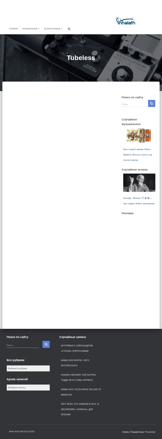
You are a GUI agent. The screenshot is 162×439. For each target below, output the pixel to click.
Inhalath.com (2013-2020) (21, 431)
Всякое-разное (52, 29)
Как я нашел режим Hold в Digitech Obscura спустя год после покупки (137, 154)
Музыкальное (30, 29)
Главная (13, 29)
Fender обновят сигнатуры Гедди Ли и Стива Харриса (78, 377)
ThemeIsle (150, 432)
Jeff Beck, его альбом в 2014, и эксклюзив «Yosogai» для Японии (80, 409)
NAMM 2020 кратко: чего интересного (75, 363)
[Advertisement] (97, 9)
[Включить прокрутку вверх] (156, 433)
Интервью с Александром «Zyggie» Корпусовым (77, 348)
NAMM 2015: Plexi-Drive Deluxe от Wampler (81, 392)
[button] (38, 29)
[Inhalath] (125, 21)
